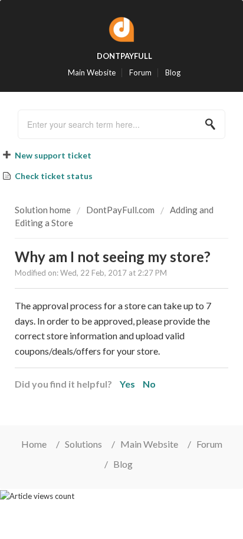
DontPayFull (124, 56)
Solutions (83, 443)
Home (34, 443)
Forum (140, 72)
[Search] (213, 124)
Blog (172, 72)
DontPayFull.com (120, 209)
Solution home (44, 209)
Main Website (92, 72)
